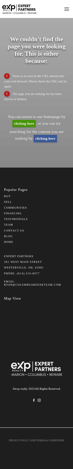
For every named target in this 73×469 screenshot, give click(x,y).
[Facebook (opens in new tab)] (33, 400)
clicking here (24, 123)
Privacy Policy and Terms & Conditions (36, 440)
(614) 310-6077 (28, 273)
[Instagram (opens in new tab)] (39, 400)
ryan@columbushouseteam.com (32, 284)
